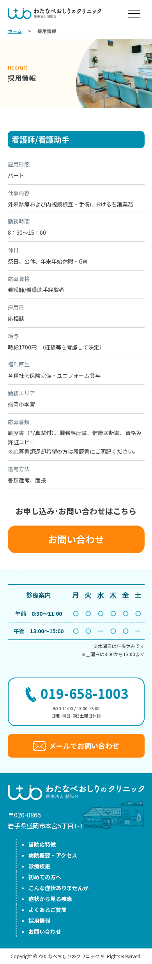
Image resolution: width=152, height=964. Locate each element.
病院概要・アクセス (52, 855)
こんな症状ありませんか (58, 888)
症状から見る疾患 (50, 899)
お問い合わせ (76, 539)
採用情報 (39, 920)
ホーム (15, 31)
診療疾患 (39, 866)
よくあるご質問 (47, 909)
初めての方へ (44, 877)
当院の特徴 (42, 844)
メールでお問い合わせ (83, 745)
